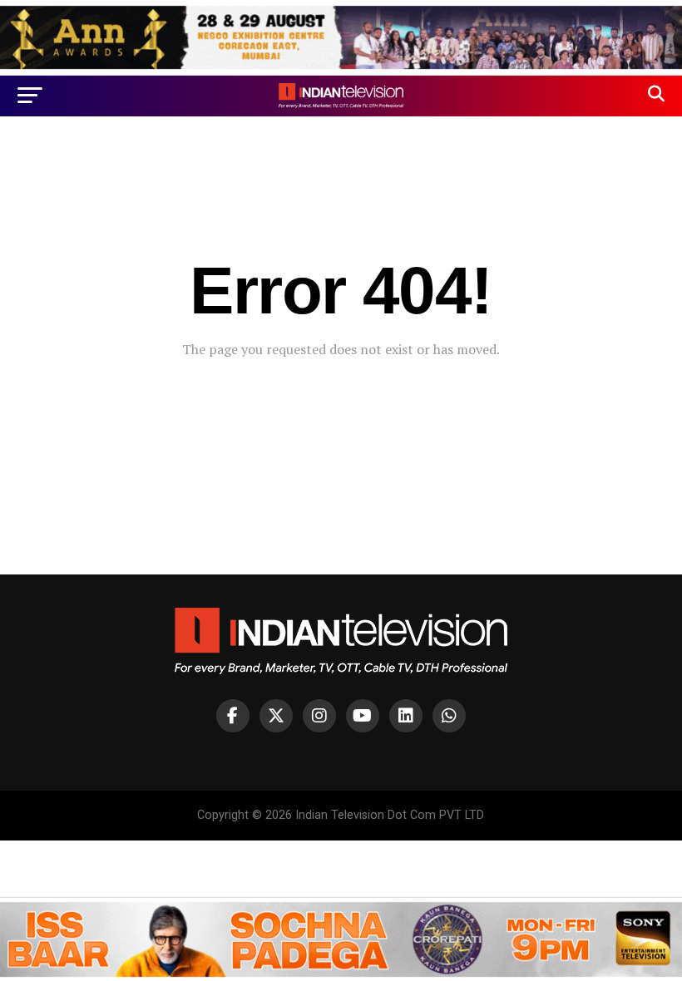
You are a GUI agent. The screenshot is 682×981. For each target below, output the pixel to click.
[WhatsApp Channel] (449, 715)
